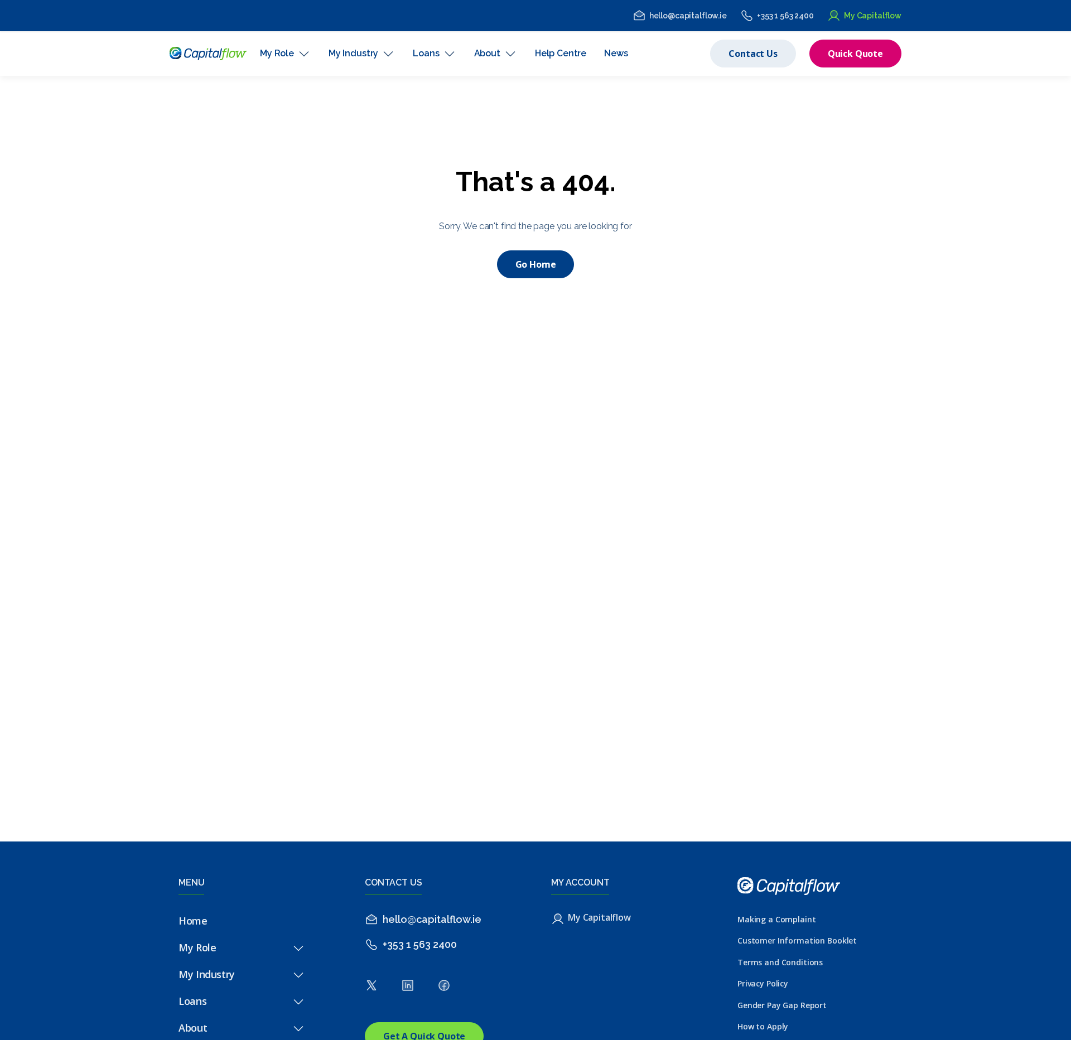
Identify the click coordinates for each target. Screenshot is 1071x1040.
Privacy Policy (762, 983)
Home (193, 920)
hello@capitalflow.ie (688, 15)
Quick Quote (855, 53)
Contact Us (753, 53)
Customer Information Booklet (797, 940)
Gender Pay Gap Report (782, 1005)
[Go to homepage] (208, 53)
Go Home (535, 264)
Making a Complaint (776, 919)
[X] (371, 988)
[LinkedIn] (407, 988)
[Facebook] (444, 988)
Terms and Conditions (780, 962)
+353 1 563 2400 (785, 15)
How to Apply (762, 1026)
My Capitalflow (872, 15)
